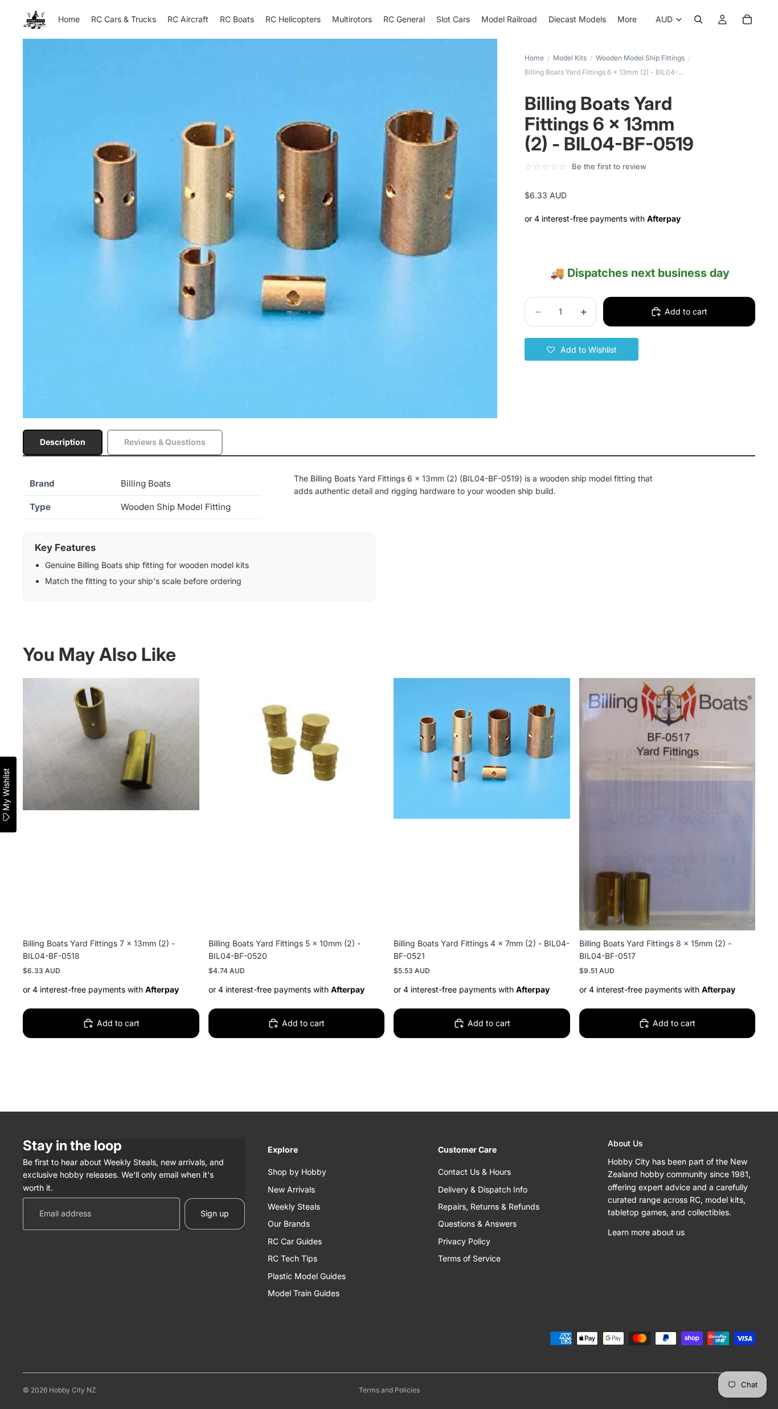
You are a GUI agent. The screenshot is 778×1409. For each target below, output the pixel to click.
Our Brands (289, 1223)
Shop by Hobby (297, 1172)
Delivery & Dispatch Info (482, 1189)
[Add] (181, 912)
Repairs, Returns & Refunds (488, 1206)
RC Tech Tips (292, 1258)
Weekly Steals (294, 1206)
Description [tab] (62, 442)
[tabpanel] (389, 536)
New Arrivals (291, 1189)
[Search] (698, 19)
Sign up (214, 1213)
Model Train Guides (303, 1292)
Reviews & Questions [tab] (165, 442)
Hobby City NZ (72, 1390)
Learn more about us (646, 1231)
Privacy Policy (464, 1240)
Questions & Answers (477, 1223)
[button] (581, 349)
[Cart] (747, 19)
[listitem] (627, 19)
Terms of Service (469, 1258)
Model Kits (570, 58)
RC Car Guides (295, 1240)
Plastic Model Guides (307, 1275)
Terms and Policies (389, 1390)
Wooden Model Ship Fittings (640, 58)
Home (534, 58)
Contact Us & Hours (474, 1172)
